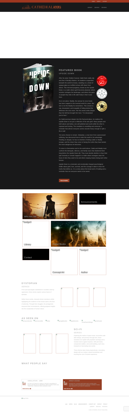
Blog (75, 404)
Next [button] (108, 297)
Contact (99, 404)
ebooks (97, 7)
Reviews (104, 7)
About (98, 1)
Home (93, 1)
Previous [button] (57, 297)
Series (71, 404)
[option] (67, 297)
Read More (64, 180)
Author (105, 1)
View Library (27, 48)
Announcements (82, 404)
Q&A (66, 404)
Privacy (105, 404)
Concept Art (92, 404)
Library (89, 7)
